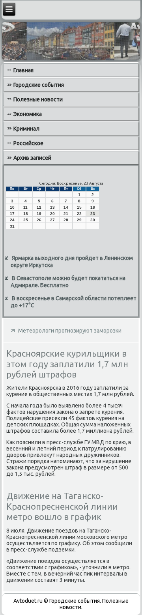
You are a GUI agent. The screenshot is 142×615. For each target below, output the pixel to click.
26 (39, 220)
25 (25, 220)
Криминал (26, 128)
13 (52, 207)
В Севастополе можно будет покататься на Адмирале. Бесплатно (68, 281)
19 (39, 213)
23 (92, 213)
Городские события (38, 85)
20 (52, 213)
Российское (28, 143)
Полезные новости (38, 99)
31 (12, 226)
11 (25, 207)
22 (79, 213)
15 (79, 207)
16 (92, 207)
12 (39, 207)
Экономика (27, 114)
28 (66, 220)
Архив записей (32, 158)
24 (12, 220)
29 (79, 220)
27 (52, 220)
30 (92, 220)
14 (66, 207)
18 (25, 213)
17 (12, 213)
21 (66, 213)
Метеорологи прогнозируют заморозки (69, 330)
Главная (23, 70)
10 (12, 207)
